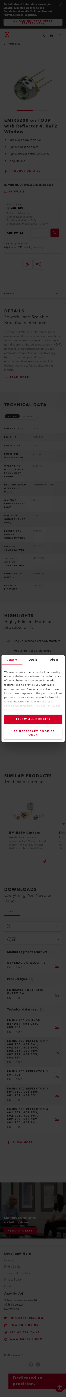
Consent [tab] (12, 659)
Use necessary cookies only (33, 733)
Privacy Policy (13, 710)
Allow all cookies (33, 719)
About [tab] (54, 659)
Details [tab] (33, 659)
